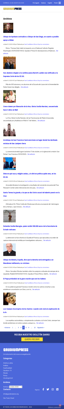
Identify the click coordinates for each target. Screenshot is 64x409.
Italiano (43, 3)
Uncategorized (8, 378)
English (50, 3)
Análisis (5, 365)
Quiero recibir (32, 339)
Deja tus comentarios (43, 44)
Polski (56, 3)
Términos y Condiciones (54, 407)
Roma (5, 375)
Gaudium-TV (7, 370)
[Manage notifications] (60, 405)
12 (34, 327)
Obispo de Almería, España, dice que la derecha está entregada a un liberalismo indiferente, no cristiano (28, 261)
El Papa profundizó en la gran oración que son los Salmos (24, 278)
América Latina (8, 363)
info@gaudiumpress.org (11, 394)
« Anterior (7, 327)
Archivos (6, 387)
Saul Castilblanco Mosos (31, 44)
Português (36, 3)
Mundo (5, 373)
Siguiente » (40, 327)
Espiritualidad (7, 368)
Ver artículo (24, 87)
